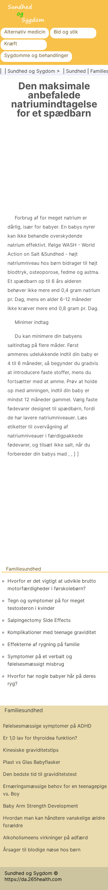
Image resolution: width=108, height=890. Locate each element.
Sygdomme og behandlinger (36, 55)
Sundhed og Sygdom (31, 71)
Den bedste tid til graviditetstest (40, 774)
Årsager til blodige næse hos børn (41, 850)
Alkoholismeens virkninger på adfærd (45, 837)
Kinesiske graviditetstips (30, 750)
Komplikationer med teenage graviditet (52, 632)
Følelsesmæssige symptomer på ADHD (47, 726)
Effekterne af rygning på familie (44, 644)
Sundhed (76, 71)
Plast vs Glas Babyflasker (31, 762)
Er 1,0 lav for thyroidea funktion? (40, 738)
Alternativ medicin (24, 32)
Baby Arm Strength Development (40, 806)
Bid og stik (66, 32)
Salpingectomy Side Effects (39, 620)
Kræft (10, 43)
